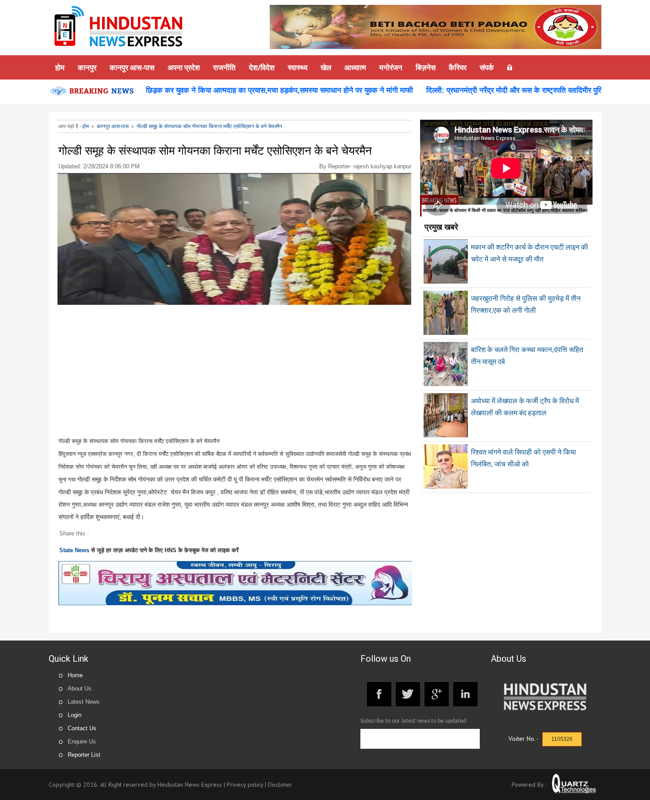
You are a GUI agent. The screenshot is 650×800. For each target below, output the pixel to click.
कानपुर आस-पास (132, 67)
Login (74, 715)
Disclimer (280, 785)
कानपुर (87, 67)
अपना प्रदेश (184, 67)
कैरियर (457, 67)
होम (60, 67)
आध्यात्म (355, 67)
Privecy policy (245, 785)
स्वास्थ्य (297, 67)
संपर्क (487, 67)
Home (75, 675)
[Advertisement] (234, 373)
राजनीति (224, 67)
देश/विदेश (262, 67)
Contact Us (82, 728)
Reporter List (84, 754)
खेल (326, 67)
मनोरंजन (390, 67)
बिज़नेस (426, 67)
